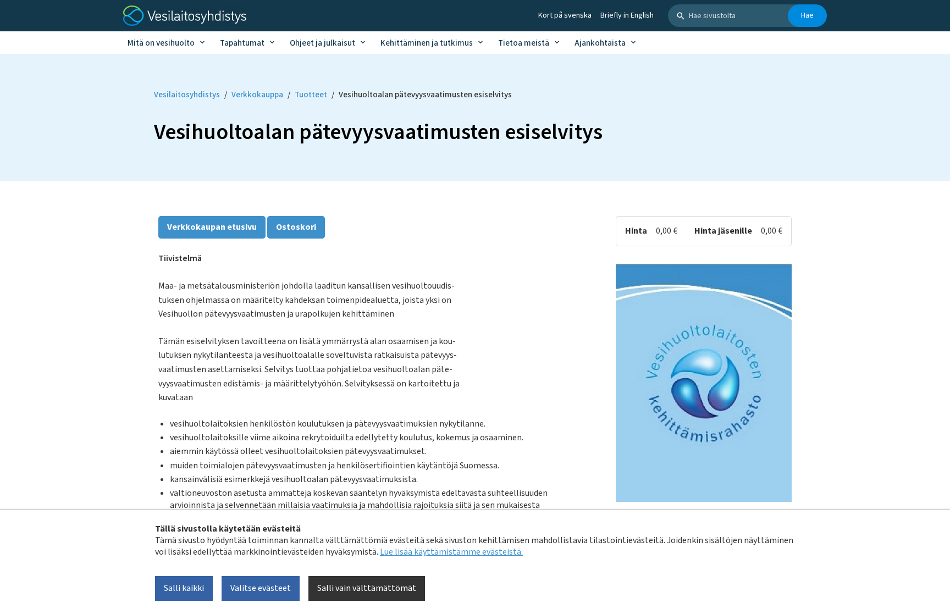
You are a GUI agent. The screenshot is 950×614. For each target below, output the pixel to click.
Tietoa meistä (523, 43)
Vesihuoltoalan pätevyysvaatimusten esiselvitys (425, 95)
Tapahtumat (242, 43)
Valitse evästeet (260, 588)
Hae (807, 15)
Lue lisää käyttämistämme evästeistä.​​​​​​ (451, 552)
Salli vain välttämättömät (366, 588)
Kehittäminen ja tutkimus (426, 43)
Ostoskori (296, 227)
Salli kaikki (184, 588)
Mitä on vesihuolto (161, 43)
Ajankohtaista (600, 43)
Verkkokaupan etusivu (212, 227)
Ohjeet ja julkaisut (322, 43)
